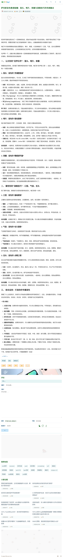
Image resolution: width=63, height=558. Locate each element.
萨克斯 (3, 360)
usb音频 (25, 474)
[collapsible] (31, 356)
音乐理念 (32, 466)
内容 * (2, 389)
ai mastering (41, 466)
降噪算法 (39, 470)
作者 (33, 421)
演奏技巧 (16, 360)
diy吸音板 (10, 474)
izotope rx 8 (54, 470)
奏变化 (18, 474)
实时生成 (19, 466)
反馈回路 (4, 470)
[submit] (4, 430)
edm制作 (4, 466)
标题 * (2, 385)
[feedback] (21, 365)
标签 (2, 421)
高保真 (33, 470)
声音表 (3, 474)
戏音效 (11, 470)
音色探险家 (27, 11)
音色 (9, 360)
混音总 (53, 466)
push (26, 466)
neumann (12, 466)
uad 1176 (18, 470)
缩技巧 (46, 470)
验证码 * (3, 425)
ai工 (48, 466)
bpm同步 (26, 470)
